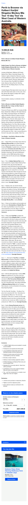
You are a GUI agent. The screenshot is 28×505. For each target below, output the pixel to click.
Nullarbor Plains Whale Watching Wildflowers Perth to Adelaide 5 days (14, 471)
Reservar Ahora (14, 412)
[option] (4, 43)
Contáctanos (6, 442)
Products (3, 3)
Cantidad (5, 399)
